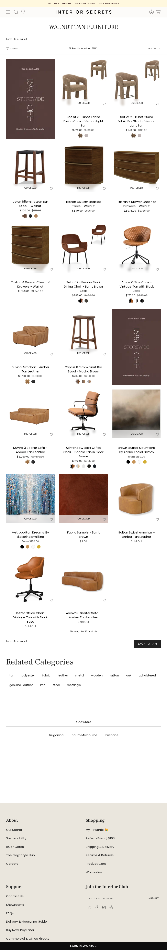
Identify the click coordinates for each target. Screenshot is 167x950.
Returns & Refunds (100, 855)
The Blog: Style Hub (20, 855)
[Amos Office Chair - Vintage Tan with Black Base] (136, 248)
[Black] (128, 462)
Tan (16, 39)
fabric (46, 675)
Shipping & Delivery (100, 847)
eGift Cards (15, 847)
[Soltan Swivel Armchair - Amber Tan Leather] (136, 498)
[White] (139, 462)
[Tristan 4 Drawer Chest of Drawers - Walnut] (30, 248)
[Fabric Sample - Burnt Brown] (83, 498)
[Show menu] (8, 12)
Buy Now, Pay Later (20, 930)
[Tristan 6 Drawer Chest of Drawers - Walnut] (136, 168)
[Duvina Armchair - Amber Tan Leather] (30, 333)
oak (128, 675)
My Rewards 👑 (97, 830)
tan (11, 675)
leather (63, 675)
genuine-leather (21, 685)
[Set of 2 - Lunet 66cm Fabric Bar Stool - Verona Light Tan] (136, 83)
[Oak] (133, 462)
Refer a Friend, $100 (100, 838)
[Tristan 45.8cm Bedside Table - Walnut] (83, 168)
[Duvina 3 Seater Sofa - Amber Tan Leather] (30, 414)
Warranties (94, 872)
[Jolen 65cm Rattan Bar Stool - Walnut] (30, 168)
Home (9, 39)
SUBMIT (153, 898)
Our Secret (14, 830)
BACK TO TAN (147, 643)
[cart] (158, 12)
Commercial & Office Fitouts (27, 938)
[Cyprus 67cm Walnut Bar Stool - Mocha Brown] (83, 333)
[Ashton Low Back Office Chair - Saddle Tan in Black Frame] (83, 414)
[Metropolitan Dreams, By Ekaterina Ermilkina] (30, 498)
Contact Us (15, 896)
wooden (97, 675)
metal (79, 675)
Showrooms (15, 904)
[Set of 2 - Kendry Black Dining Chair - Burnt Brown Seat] (83, 248)
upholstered (147, 675)
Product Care (96, 863)
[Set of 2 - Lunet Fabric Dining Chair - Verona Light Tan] (83, 83)
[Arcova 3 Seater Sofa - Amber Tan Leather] (83, 579)
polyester (28, 675)
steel (56, 685)
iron (42, 685)
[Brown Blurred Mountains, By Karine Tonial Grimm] (136, 414)
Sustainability (16, 838)
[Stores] (23, 13)
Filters (14, 48)
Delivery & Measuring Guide (26, 921)
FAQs (10, 913)
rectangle (74, 685)
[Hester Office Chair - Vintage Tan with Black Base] (30, 579)
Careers (12, 863)
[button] (83, 946)
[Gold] (145, 462)
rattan (114, 675)
